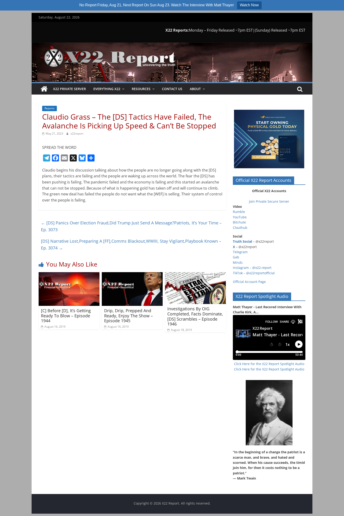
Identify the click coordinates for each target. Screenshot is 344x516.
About (195, 89)
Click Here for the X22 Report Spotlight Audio (269, 364)
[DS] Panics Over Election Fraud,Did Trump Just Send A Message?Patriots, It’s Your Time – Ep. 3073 (131, 226)
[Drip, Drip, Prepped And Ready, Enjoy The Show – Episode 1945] (132, 275)
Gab (236, 257)
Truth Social (242, 241)
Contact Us (172, 89)
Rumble (239, 211)
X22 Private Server (69, 89)
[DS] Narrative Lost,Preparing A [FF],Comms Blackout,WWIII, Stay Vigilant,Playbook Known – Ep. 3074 (131, 244)
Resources (141, 89)
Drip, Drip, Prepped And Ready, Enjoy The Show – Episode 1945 (128, 315)
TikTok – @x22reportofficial (254, 273)
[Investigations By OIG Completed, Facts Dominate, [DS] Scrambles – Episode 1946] (195, 275)
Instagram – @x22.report (252, 267)
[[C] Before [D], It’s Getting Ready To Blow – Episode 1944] (69, 275)
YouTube (240, 217)
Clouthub (240, 227)
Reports (49, 108)
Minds (238, 262)
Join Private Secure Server (269, 201)
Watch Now (249, 5)
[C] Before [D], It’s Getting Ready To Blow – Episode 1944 (66, 315)
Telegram (240, 252)
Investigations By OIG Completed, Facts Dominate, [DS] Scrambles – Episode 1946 (195, 316)
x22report (76, 133)
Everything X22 (106, 89)
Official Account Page (249, 281)
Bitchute (239, 222)
